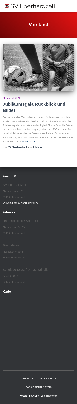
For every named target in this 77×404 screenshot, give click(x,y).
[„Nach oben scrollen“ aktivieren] (69, 396)
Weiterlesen (29, 141)
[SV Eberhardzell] (31, 6)
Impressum (27, 378)
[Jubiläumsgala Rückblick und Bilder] (38, 67)
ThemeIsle (52, 395)
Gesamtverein (11, 98)
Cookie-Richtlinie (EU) (39, 387)
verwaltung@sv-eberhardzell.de (21, 202)
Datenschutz (48, 378)
